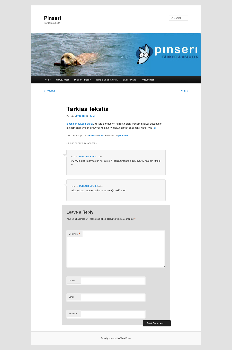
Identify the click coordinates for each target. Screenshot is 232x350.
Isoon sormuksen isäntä (79, 123)
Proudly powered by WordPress (116, 338)
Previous (49, 90)
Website (73, 313)
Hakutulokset (62, 79)
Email (71, 296)
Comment (75, 233)
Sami (92, 115)
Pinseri (52, 17)
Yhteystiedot (147, 79)
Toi (154, 127)
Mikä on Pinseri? (82, 79)
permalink (123, 135)
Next (184, 90)
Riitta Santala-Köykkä (107, 79)
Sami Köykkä (129, 79)
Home (48, 79)
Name (72, 280)
